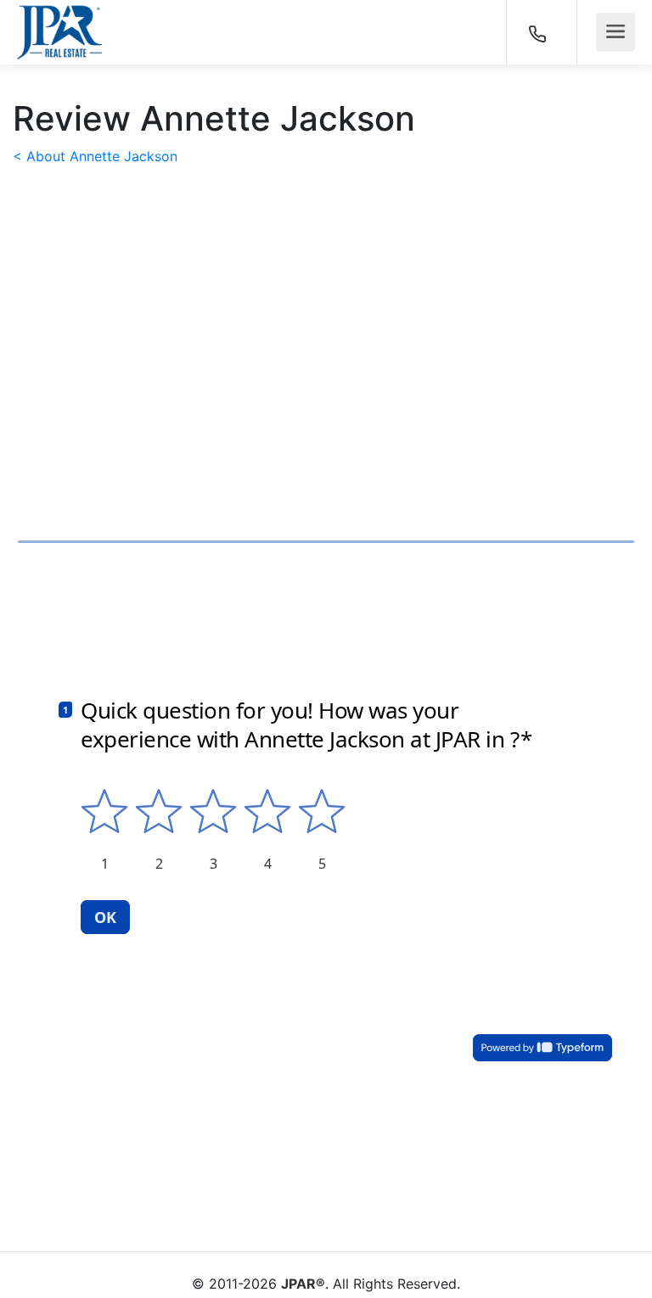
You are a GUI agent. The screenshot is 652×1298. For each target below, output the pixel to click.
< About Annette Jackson (95, 156)
